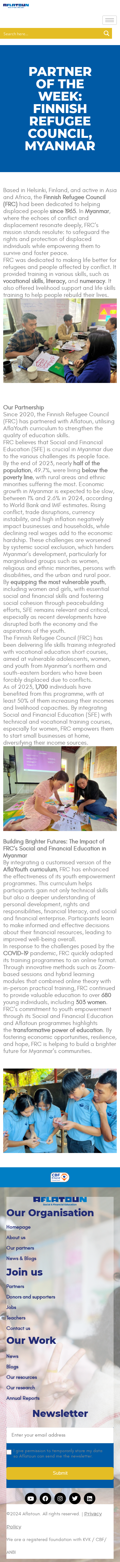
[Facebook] (45, 1498)
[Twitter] (75, 1498)
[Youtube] (30, 1498)
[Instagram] (60, 1498)
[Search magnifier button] (106, 33)
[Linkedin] (89, 1498)
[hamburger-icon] (109, 20)
